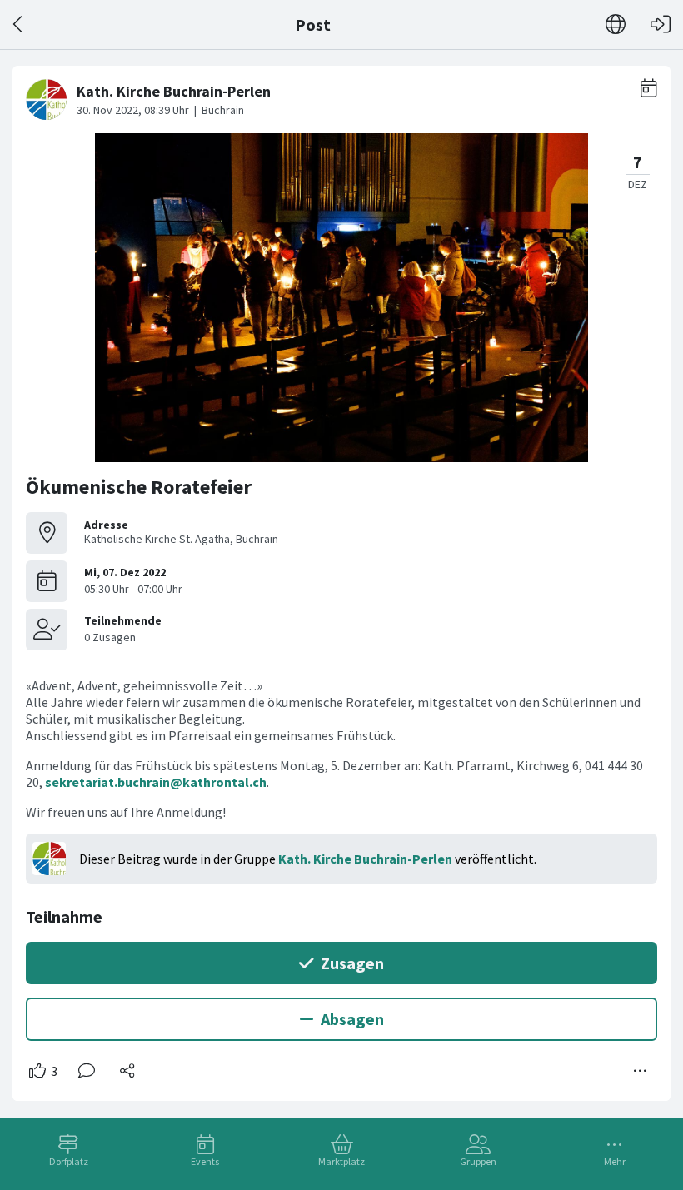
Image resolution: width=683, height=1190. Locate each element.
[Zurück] (18, 24)
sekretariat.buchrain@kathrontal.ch (156, 782)
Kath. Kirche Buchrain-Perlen (365, 858)
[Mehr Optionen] (640, 1071)
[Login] (661, 24)
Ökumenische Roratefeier (139, 487)
